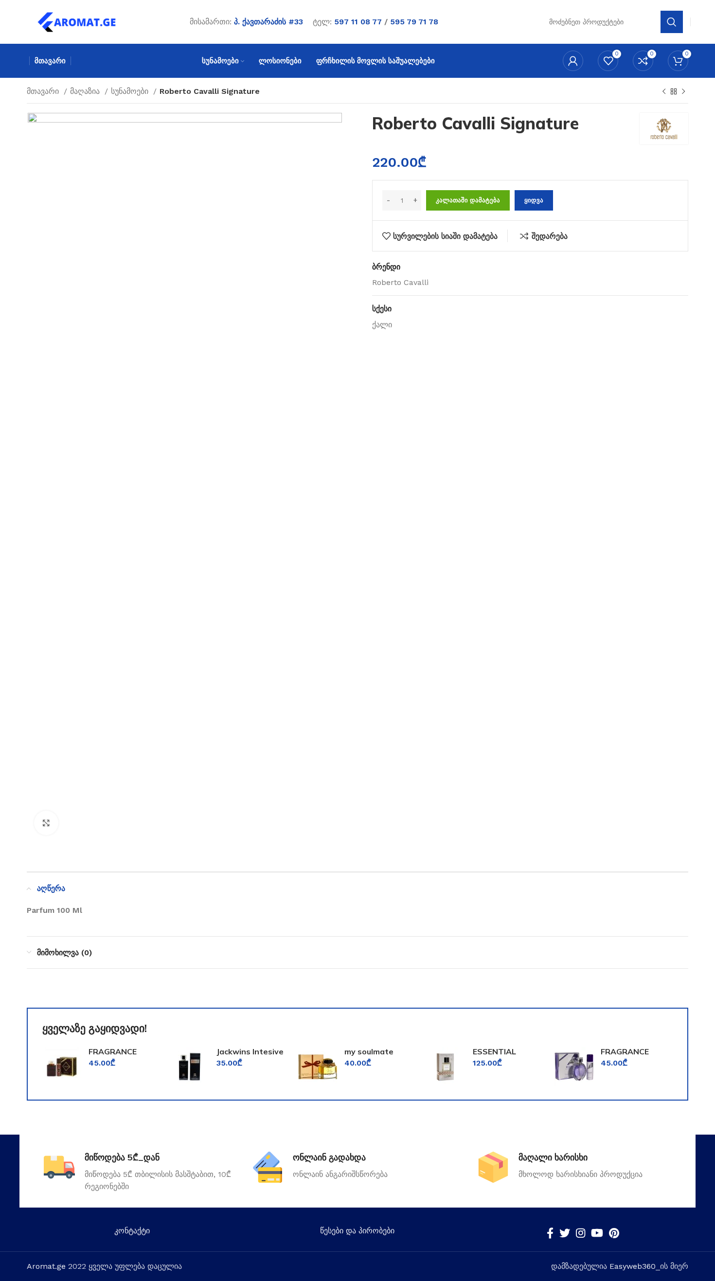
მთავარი (44, 91)
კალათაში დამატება (468, 200)
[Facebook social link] (550, 1233)
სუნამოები (131, 91)
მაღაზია (86, 91)
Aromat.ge (46, 1266)
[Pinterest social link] (614, 1233)
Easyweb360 (632, 1266)
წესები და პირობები (357, 1230)
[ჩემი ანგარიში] (573, 61)
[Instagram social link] (580, 1233)
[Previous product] (664, 92)
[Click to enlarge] (46, 823)
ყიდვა (533, 200)
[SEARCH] (672, 22)
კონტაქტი (132, 1230)
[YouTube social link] (597, 1233)
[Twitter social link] (564, 1233)
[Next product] (683, 92)
